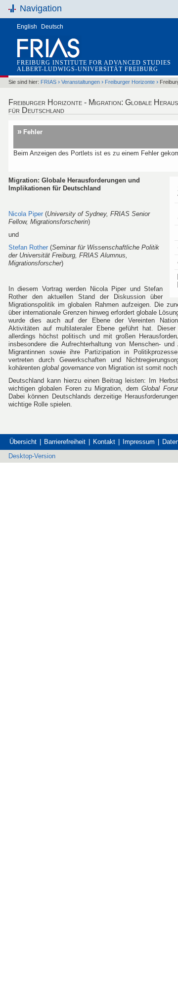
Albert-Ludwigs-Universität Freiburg (87, 69)
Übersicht (23, 441)
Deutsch (52, 26)
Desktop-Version (31, 456)
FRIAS (48, 82)
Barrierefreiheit (65, 441)
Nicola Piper (25, 214)
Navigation (41, 8)
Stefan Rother (29, 247)
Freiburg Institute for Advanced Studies (94, 62)
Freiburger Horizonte (130, 82)
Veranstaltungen (80, 82)
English (27, 26)
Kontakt (104, 441)
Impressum (139, 441)
